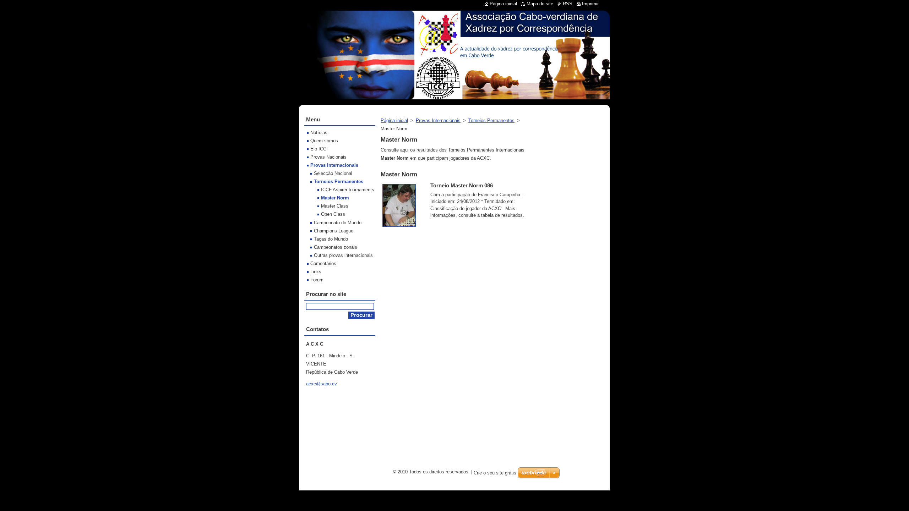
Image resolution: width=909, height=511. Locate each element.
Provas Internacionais (438, 120)
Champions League (333, 230)
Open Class (333, 214)
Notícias (318, 132)
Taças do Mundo (331, 239)
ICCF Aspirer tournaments (347, 189)
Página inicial (394, 120)
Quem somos (324, 140)
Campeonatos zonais (335, 247)
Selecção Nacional (333, 173)
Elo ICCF (319, 149)
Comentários (323, 263)
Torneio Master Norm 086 (461, 185)
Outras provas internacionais (343, 255)
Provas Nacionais (328, 157)
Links (315, 271)
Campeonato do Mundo (337, 222)
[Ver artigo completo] (399, 227)
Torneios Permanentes (491, 120)
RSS (567, 3)
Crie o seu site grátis (495, 473)
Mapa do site (540, 3)
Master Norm (335, 197)
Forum (316, 279)
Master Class (334, 206)
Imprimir (590, 3)
